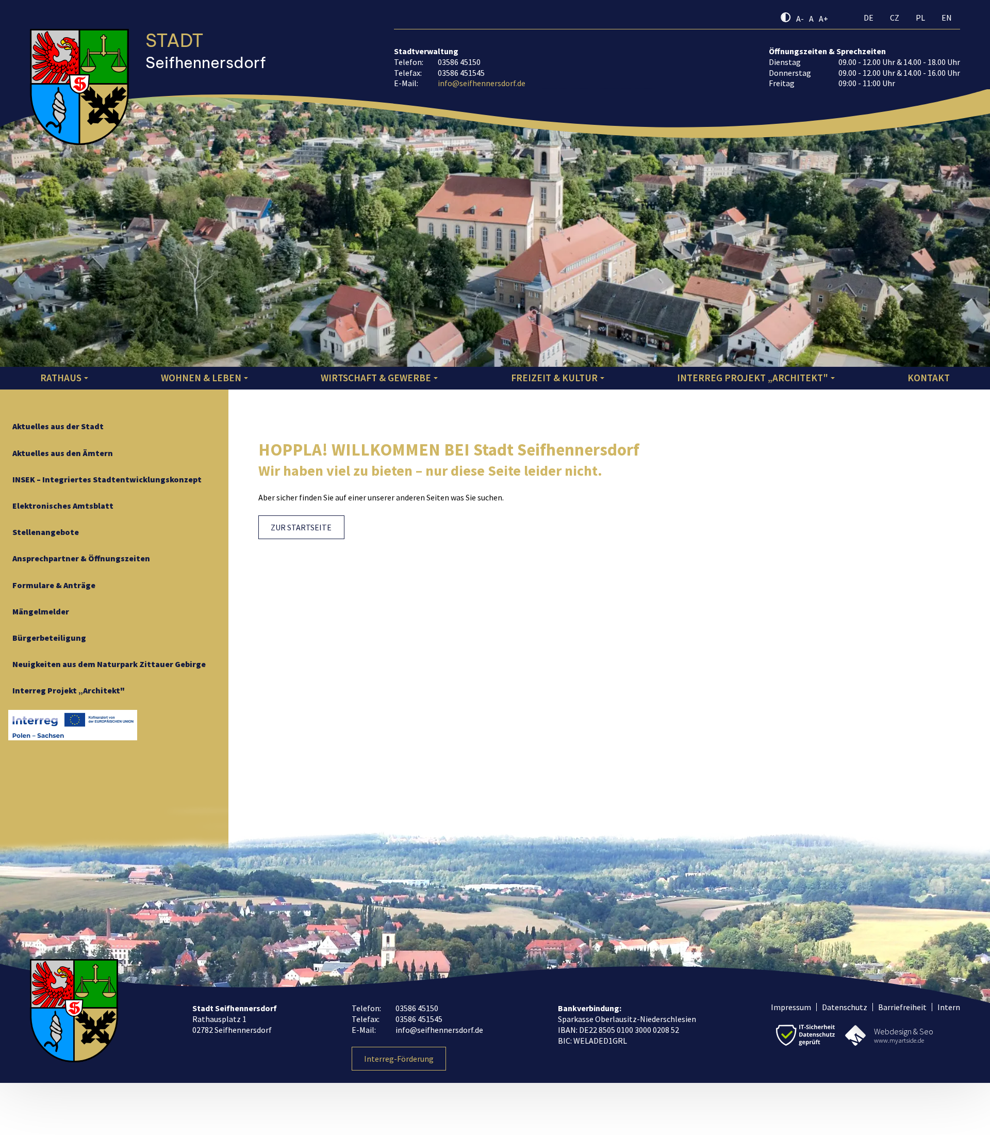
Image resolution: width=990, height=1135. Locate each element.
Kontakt (929, 377)
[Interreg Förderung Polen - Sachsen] (72, 725)
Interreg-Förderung (399, 1058)
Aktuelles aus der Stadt (58, 426)
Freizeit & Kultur (554, 377)
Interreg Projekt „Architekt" (752, 377)
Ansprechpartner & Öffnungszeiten (81, 558)
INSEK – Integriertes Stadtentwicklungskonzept (107, 479)
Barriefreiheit (902, 1007)
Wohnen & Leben (201, 377)
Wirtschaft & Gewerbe (376, 377)
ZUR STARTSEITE (301, 527)
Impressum (791, 1007)
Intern (948, 1007)
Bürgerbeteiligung (49, 638)
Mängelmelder (40, 611)
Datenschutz (844, 1007)
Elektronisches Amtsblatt (62, 505)
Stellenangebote (45, 532)
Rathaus (60, 377)
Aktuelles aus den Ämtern (62, 453)
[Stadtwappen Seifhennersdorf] (79, 65)
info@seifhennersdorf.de (481, 83)
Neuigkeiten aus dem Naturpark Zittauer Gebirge (109, 664)
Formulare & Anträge (53, 585)
